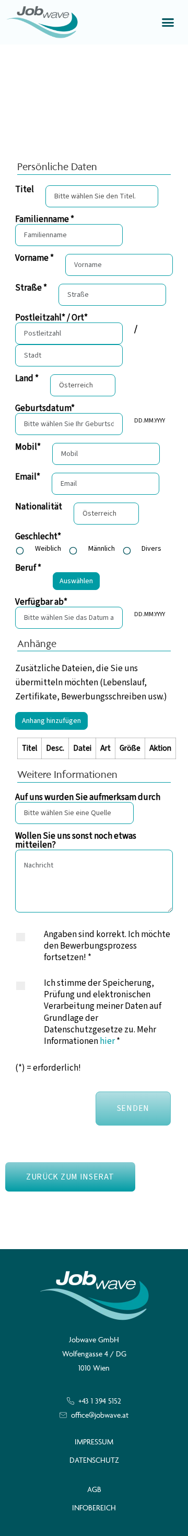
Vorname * (34, 258)
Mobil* (28, 447)
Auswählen (76, 581)
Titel (24, 189)
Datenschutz (94, 1459)
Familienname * (44, 219)
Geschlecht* (38, 536)
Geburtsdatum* (45, 408)
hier (107, 1041)
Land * (27, 378)
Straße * (31, 288)
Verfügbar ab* (41, 602)
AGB (94, 1489)
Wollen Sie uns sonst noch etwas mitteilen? (75, 841)
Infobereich (94, 1507)
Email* (27, 477)
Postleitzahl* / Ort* (51, 318)
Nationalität (38, 507)
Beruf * (28, 568)
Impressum (94, 1441)
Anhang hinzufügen (51, 721)
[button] (168, 22)
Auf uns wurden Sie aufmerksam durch (87, 797)
